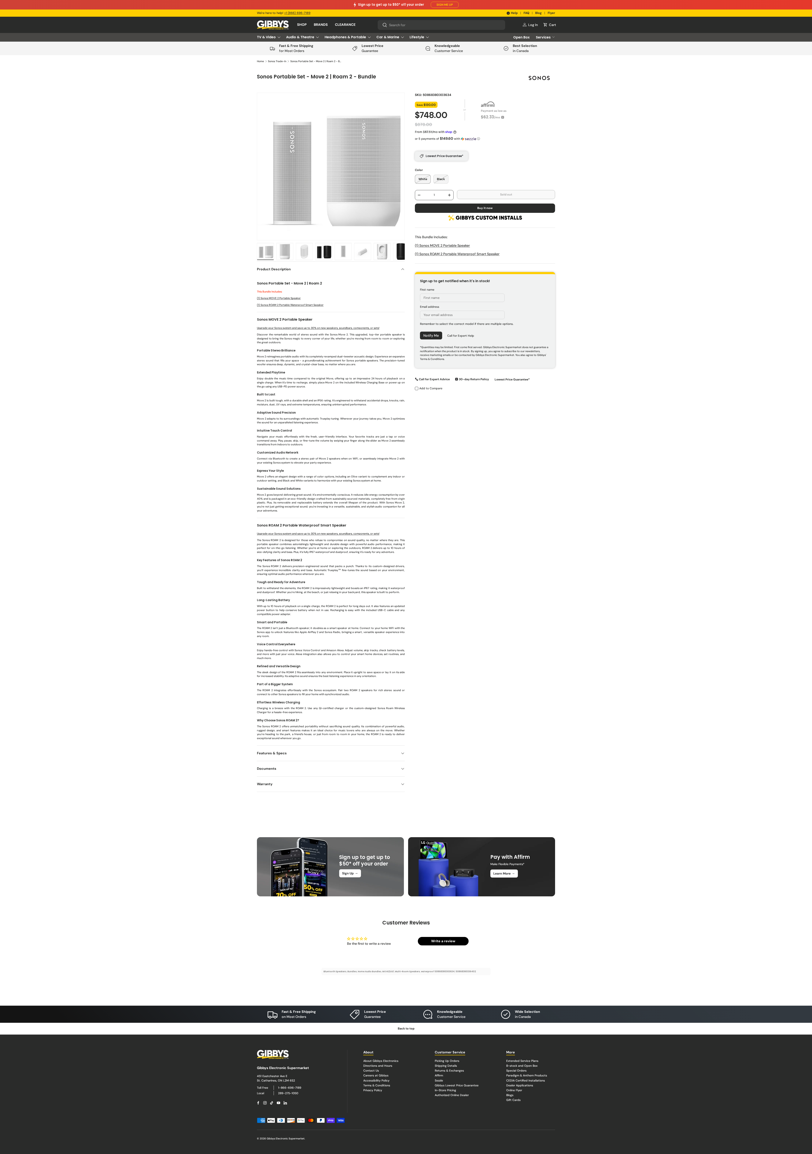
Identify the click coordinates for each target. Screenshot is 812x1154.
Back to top (406, 1028)
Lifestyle (417, 37)
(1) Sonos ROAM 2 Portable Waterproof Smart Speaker (290, 305)
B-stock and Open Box (522, 1066)
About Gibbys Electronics (380, 1061)
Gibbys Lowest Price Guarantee (457, 1085)
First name (427, 289)
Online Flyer (514, 1090)
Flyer (551, 13)
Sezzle (439, 1080)
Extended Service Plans (522, 1061)
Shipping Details (446, 1066)
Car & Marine (387, 37)
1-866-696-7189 (289, 1088)
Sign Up (350, 873)
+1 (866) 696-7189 (297, 13)
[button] (549, 24)
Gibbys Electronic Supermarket (285, 1138)
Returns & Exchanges (449, 1070)
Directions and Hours (377, 1066)
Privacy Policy (372, 1090)
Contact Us (371, 1070)
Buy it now (485, 208)
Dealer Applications (519, 1085)
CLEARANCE (345, 24)
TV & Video (266, 37)
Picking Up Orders (447, 1061)
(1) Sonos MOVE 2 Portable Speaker (279, 298)
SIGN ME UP (444, 5)
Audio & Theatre (300, 37)
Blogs (509, 1095)
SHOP (302, 24)
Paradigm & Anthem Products (526, 1075)
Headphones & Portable (345, 37)
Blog (538, 13)
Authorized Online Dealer (452, 1095)
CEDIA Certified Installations (525, 1080)
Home (260, 61)
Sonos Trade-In (277, 61)
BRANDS (321, 24)
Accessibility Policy (376, 1080)
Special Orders (516, 1070)
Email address (429, 307)
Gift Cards (513, 1100)
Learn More (504, 873)
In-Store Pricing (445, 1090)
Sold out (506, 194)
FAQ (526, 13)
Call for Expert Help (460, 336)
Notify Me (431, 335)
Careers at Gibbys (375, 1075)
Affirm (439, 1075)
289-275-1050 (288, 1093)
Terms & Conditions (376, 1085)
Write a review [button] (443, 941)
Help (514, 13)
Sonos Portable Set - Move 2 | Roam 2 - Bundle (315, 61)
